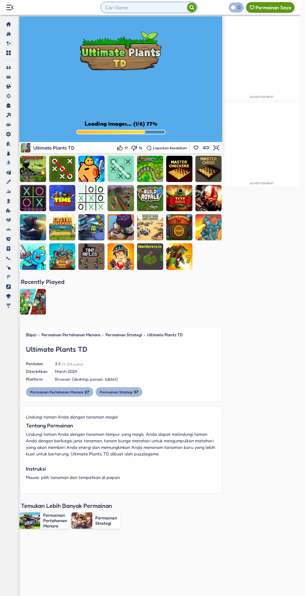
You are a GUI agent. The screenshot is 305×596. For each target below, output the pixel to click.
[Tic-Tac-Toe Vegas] (33, 198)
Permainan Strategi (123, 334)
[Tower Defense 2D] (179, 227)
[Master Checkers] (179, 169)
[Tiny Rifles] (91, 256)
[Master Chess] (208, 169)
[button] (196, 148)
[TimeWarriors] (62, 198)
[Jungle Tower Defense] (33, 227)
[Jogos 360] (39, 8)
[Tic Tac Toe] (120, 169)
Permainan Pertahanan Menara (70, 334)
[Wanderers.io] (150, 256)
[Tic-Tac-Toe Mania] (62, 169)
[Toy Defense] (179, 198)
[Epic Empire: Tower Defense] (62, 256)
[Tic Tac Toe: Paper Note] (91, 198)
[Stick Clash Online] (33, 256)
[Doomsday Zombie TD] (91, 227)
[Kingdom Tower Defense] (150, 169)
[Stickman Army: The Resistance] (33, 169)
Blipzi (31, 334)
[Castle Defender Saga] (62, 227)
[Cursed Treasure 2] (120, 256)
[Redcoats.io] (120, 198)
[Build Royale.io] (150, 198)
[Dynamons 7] (179, 256)
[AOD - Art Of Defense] (208, 198)
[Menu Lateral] (9, 7)
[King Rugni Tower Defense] (208, 227)
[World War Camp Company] (150, 227)
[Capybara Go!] (91, 169)
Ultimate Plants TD (165, 334)
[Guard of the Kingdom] (120, 227)
